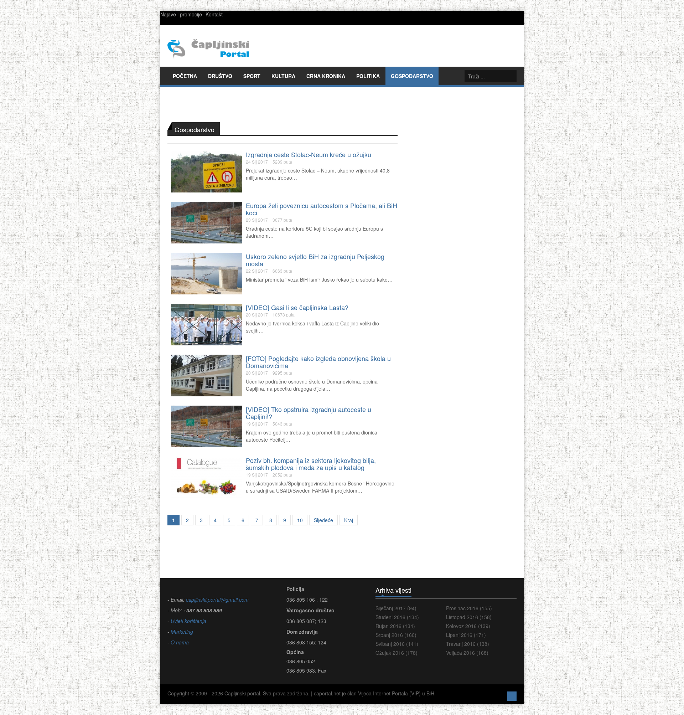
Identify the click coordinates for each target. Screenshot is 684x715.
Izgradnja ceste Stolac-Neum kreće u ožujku (308, 154)
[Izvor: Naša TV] (206, 425)
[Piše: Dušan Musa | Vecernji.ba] (206, 375)
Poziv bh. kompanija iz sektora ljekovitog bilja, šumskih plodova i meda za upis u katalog (311, 464)
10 (300, 520)
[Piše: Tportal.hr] (206, 273)
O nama (180, 642)
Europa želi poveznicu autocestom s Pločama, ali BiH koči (321, 209)
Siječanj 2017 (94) (395, 608)
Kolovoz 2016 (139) (468, 625)
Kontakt (214, 14)
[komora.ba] (206, 476)
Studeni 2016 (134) (397, 617)
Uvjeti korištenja (187, 620)
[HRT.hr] (206, 222)
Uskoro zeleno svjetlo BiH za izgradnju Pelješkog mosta (315, 260)
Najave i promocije (181, 14)
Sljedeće (323, 520)
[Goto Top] (512, 695)
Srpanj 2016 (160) (395, 634)
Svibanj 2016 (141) (396, 643)
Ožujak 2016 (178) (396, 652)
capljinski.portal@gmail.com (217, 599)
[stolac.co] (206, 171)
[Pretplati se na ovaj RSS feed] (392, 116)
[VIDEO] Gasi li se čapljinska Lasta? (297, 307)
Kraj (348, 520)
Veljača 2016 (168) (467, 652)
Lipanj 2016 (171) (466, 634)
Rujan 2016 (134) (395, 625)
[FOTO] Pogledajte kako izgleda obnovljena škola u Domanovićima (318, 362)
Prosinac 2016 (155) (469, 608)
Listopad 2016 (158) (469, 617)
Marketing (181, 631)
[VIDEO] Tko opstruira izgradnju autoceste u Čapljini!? (308, 413)
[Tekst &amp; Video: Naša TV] (206, 324)
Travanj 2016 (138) (467, 643)
